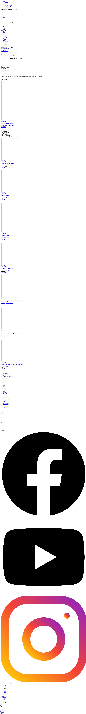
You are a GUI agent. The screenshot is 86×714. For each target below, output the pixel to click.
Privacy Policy (5, 373)
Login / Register (4, 702)
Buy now (7, 67)
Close (1, 704)
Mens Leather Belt (5, 195)
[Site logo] (5, 16)
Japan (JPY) (7, 7)
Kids (4, 690)
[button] (3, 167)
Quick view (3, 120)
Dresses (13, 125)
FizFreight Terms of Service (7, 376)
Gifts (10, 165)
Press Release (5, 388)
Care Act (4, 385)
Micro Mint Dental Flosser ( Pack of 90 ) (7, 55)
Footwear (7, 165)
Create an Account (3, 709)
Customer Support (5, 403)
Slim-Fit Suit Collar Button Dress (8, 123)
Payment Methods (5, 400)
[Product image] (12, 119)
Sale (11, 165)
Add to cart (3, 67)
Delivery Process (5, 398)
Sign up (5, 699)
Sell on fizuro (5, 387)
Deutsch (6, 2)
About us (4, 384)
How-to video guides (6, 399)
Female (6, 36)
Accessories (3, 197)
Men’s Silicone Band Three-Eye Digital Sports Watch (12, 333)
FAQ (3, 375)
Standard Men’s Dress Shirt (7, 268)
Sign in (6, 43)
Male (6, 35)
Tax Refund (4, 401)
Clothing (2, 125)
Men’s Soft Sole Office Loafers (7, 163)
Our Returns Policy (6, 404)
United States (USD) (8, 5)
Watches (11, 303)
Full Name (2, 411)
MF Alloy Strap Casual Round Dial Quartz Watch (11, 301)
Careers (4, 386)
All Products (6, 51)
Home (2, 51)
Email (2, 412)
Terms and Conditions (6, 374)
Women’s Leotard (5, 235)
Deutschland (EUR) (8, 6)
